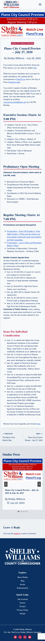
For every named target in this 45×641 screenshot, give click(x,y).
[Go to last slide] (6, 484)
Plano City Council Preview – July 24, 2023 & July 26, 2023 (22, 492)
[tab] (18, 511)
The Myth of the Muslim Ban (9, 437)
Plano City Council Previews (22, 43)
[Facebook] (15, 637)
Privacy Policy (22, 610)
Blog (22, 580)
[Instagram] (25, 637)
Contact (22, 606)
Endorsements (22, 588)
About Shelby (22, 577)
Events (22, 602)
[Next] (39, 484)
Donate (22, 613)
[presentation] (22, 472)
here (38, 423)
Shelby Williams (15, 58)
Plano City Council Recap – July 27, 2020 (33, 437)
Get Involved (23, 599)
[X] (20, 637)
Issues (22, 584)
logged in (17, 533)
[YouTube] (30, 637)
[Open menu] (40, 4)
